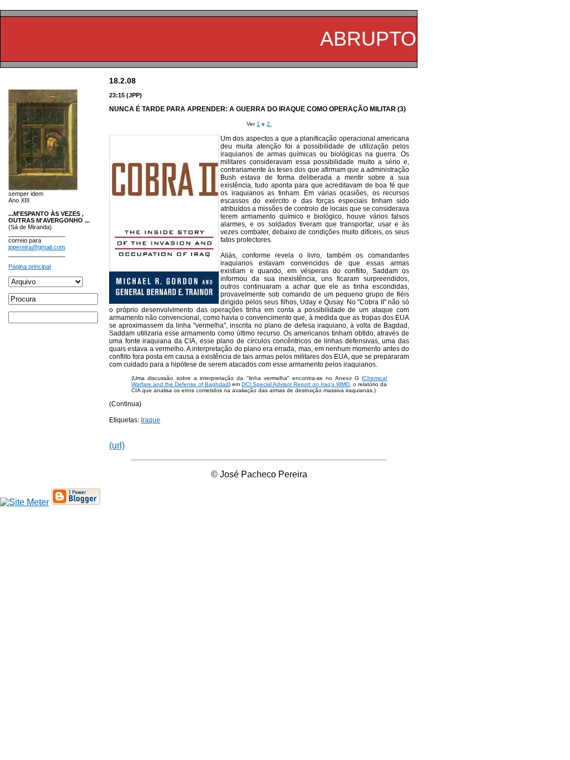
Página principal (29, 266)
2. (269, 124)
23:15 (117, 95)
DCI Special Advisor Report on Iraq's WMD (296, 384)
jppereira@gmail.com (36, 247)
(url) (117, 445)
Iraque (150, 420)
